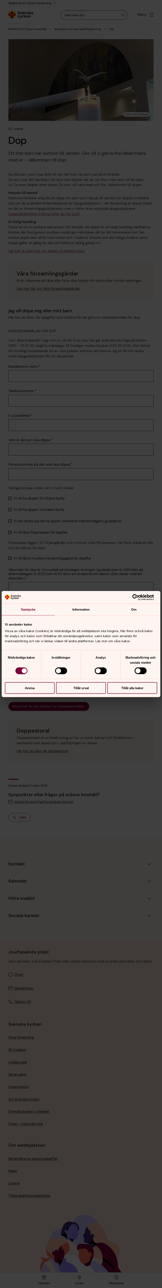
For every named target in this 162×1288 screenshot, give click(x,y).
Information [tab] (81, 609)
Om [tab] (133, 609)
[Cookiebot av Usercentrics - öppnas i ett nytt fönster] (138, 597)
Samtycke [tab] (28, 609)
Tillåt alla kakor (132, 688)
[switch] (61, 670)
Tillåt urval (81, 688)
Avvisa (30, 688)
